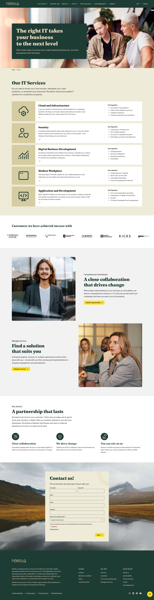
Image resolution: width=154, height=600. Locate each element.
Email (51, 495)
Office (80, 579)
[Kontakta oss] (150, 594)
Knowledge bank (100, 4)
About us (65, 4)
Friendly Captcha (54, 529)
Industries (104, 576)
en (137, 4)
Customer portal (84, 582)
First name (53, 488)
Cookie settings (17, 593)
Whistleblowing (56, 593)
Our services (42, 4)
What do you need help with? (57, 517)
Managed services (107, 582)
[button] (53, 526)
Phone (51, 502)
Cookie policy (30, 593)
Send (98, 535)
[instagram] (129, 593)
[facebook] (136, 593)
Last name (81, 488)
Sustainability (127, 576)
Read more (39, 117)
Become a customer (85, 576)
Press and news (85, 4)
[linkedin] (133, 593)
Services (103, 572)
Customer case (55, 4)
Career (74, 4)
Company (52, 509)
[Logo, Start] (19, 560)
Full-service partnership (108, 579)
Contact (111, 4)
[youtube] (140, 593)
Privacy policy (43, 593)
